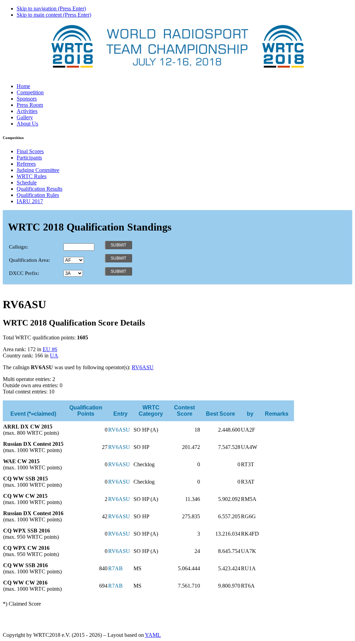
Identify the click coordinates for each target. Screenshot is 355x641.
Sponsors (27, 99)
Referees (26, 164)
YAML (153, 635)
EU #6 (50, 349)
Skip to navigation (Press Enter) (51, 8)
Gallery (25, 117)
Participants (29, 158)
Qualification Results (39, 189)
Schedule (27, 182)
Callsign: (18, 247)
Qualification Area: (29, 260)
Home (23, 86)
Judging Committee (38, 170)
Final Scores (30, 151)
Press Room (30, 105)
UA (54, 355)
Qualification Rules (38, 195)
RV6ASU (143, 367)
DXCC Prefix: (24, 273)
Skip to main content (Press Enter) (54, 15)
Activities (27, 111)
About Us (27, 124)
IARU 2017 (30, 201)
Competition (30, 92)
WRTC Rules (31, 176)
